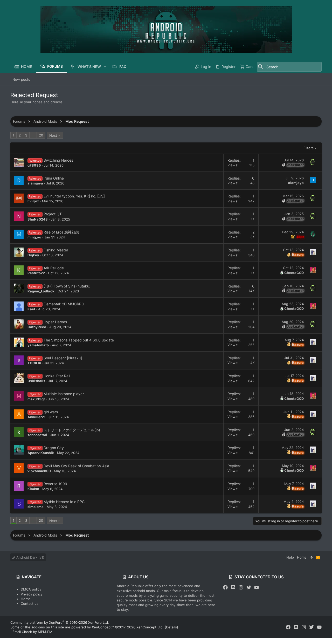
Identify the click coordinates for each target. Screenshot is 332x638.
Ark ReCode (54, 268)
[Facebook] (225, 587)
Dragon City (54, 447)
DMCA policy (31, 589)
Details (171, 627)
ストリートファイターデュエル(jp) (72, 430)
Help (290, 557)
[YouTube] (256, 587)
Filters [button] (308, 148)
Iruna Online (54, 178)
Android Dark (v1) (29, 557)
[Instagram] (241, 587)
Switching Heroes (58, 160)
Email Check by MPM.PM (32, 632)
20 (41, 135)
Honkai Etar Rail (57, 376)
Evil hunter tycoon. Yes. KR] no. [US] (74, 196)
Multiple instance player (64, 394)
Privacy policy (32, 594)
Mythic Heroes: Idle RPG (64, 501)
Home (25, 599)
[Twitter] (248, 587)
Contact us (29, 603)
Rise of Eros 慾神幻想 (61, 232)
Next (53, 135)
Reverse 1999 (55, 484)
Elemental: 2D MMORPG (64, 304)
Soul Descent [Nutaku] (63, 358)
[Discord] (233, 587)
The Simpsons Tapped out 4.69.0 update (79, 340)
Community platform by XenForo (59, 622)
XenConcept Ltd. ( (151, 627)
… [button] (33, 135)
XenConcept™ (103, 627)
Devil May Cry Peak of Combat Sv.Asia (76, 466)
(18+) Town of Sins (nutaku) (67, 286)
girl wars (51, 412)
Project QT (53, 214)
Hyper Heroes (55, 322)
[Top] (311, 557)
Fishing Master (56, 250)
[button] (104, 67)
